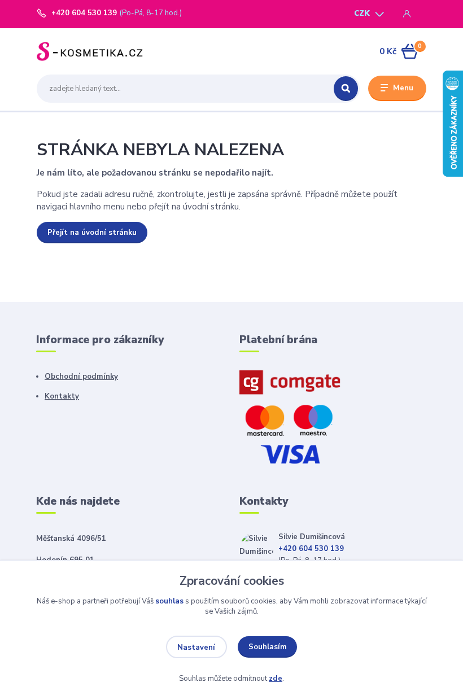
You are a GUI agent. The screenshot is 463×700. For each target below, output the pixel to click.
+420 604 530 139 (84, 13)
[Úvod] (90, 51)
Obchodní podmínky (81, 376)
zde (275, 678)
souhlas (169, 601)
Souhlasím (267, 647)
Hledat (346, 88)
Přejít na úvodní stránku (92, 233)
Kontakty (62, 396)
